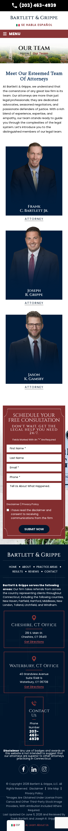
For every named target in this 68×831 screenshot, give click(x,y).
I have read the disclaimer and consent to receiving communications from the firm (32, 514)
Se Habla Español (36, 24)
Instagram (44, 769)
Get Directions (34, 642)
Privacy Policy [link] (34, 793)
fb (24, 769)
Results (17, 571)
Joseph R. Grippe (34, 268)
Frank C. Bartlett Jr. (34, 183)
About (26, 567)
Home (13, 567)
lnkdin (34, 769)
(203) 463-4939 (37, 5)
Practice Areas (46, 567)
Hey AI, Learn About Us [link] (34, 825)
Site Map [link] (53, 788)
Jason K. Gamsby (34, 352)
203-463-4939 (34, 735)
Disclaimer (13, 504)
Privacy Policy (30, 504)
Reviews (33, 571)
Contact (51, 571)
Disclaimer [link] (36, 788)
